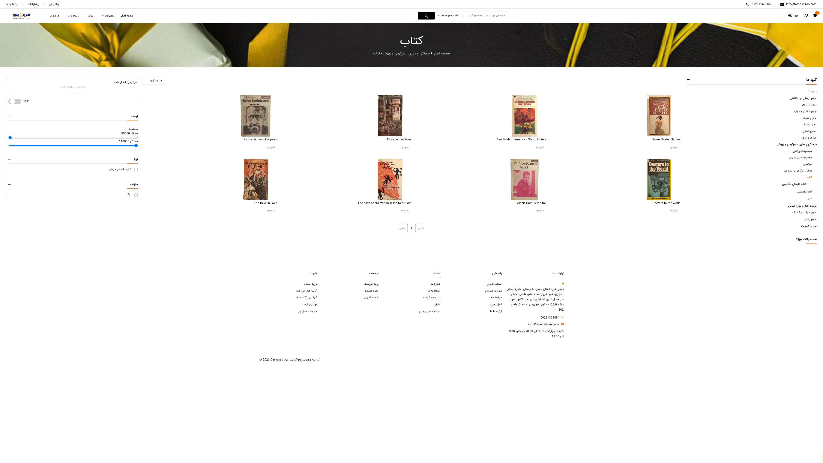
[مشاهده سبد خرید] (815, 16)
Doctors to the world (666, 203)
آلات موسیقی (804, 191)
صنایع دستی (809, 131)
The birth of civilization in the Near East (384, 203)
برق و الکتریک (808, 226)
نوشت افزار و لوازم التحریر (802, 206)
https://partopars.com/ (304, 359)
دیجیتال (812, 91)
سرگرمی (807, 164)
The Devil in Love (265, 203)
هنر (810, 198)
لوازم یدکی (810, 219)
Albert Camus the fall (531, 203)
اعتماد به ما (434, 291)
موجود (12, 101)
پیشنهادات (33, 4)
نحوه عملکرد (371, 291)
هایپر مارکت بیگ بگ (804, 212)
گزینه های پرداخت (306, 291)
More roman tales (399, 139)
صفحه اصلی (441, 54)
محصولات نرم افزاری (800, 157)
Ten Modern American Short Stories (521, 139)
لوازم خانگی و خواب (805, 111)
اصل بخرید (496, 304)
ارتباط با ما (12, 4)
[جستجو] (426, 16)
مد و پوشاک (810, 124)
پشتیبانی (54, 4)
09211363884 (761, 4)
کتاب (809, 177)
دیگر (128, 195)
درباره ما (435, 284)
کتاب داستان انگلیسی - (795, 184)
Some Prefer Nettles (666, 139)
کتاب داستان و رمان (120, 169)
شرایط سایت (494, 297)
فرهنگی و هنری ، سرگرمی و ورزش (797, 144)
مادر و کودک (810, 118)
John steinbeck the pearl (260, 139)
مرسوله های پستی (429, 311)
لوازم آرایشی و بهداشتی (803, 98)
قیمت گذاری (371, 297)
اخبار (437, 304)
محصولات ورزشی (802, 151)
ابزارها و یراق (809, 137)
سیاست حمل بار (307, 311)
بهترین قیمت (309, 304)
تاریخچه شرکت (431, 297)
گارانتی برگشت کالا (306, 297)
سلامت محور (809, 104)
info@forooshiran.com (801, 4)
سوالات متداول (493, 291)
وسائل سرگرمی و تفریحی (798, 170)
